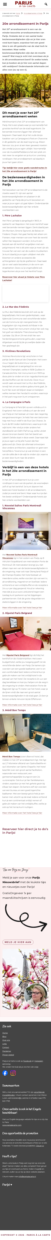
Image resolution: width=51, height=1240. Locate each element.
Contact (5, 1047)
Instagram (39, 1061)
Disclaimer (6, 1051)
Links (4, 1044)
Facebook (27, 1061)
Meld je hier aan (18, 942)
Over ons (6, 1040)
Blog (4, 1037)
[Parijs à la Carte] (25, 4)
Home (5, 1033)
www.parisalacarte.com (11, 1125)
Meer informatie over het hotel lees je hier (22, 608)
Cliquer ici (40, 1146)
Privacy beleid (8, 1055)
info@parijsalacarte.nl (27, 1177)
